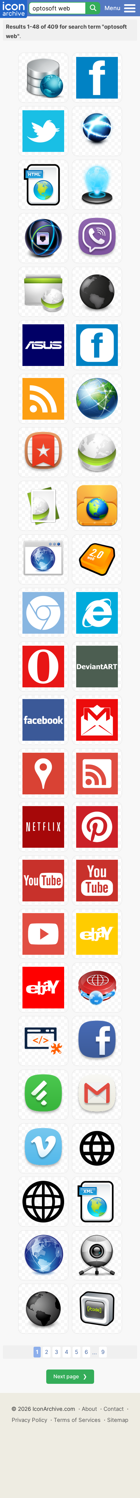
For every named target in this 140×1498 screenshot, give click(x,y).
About (89, 1409)
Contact (114, 1409)
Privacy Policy (29, 1420)
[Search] (92, 8)
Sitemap (117, 1420)
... (94, 1352)
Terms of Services (77, 1420)
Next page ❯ (70, 1376)
